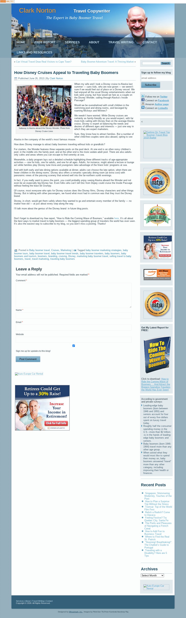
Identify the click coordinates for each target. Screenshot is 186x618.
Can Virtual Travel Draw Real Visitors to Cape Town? (43, 61)
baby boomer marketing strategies (104, 250)
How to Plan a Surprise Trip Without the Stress (156, 502)
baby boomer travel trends (64, 253)
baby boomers (112, 253)
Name (19, 310)
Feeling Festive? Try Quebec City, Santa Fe (156, 519)
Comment (21, 280)
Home (21, 42)
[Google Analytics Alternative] (7, 1)
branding (52, 256)
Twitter (163, 96)
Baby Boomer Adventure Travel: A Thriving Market (107, 61)
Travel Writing (121, 42)
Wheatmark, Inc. (76, 612)
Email (19, 322)
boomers (42, 256)
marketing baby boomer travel (92, 256)
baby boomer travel (39, 253)
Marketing (66, 250)
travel (28, 259)
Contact (150, 42)
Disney (71, 256)
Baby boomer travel (39, 250)
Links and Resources (34, 52)
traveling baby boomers (62, 259)
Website (20, 334)
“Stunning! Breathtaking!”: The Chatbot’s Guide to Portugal (158, 545)
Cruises (55, 250)
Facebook (163, 100)
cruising (63, 256)
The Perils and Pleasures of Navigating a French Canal (158, 526)
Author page (162, 104)
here (116, 218)
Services (72, 42)
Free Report (45, 42)
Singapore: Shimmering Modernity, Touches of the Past (158, 496)
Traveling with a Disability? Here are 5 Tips (155, 553)
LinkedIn (163, 108)
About (94, 42)
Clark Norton (37, 10)
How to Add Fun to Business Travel (154, 532)
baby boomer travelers (91, 253)
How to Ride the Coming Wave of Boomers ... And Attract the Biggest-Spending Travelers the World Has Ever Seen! (155, 384)
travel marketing (40, 259)
